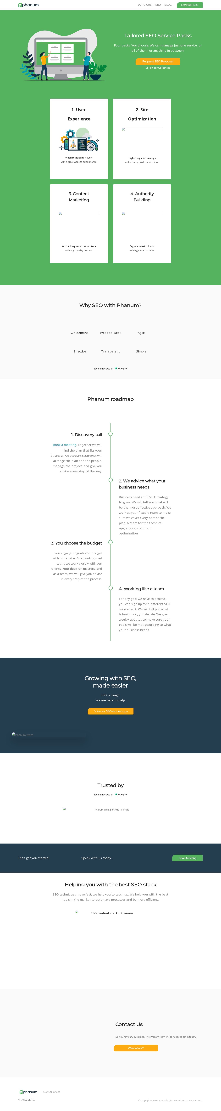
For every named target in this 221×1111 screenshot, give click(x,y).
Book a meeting (64, 445)
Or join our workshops (157, 67)
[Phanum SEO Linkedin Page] (202, 1088)
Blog (168, 4)
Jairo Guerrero (149, 4)
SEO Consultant (51, 1091)
